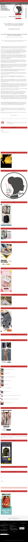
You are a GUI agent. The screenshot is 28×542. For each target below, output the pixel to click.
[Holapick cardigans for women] (6, 431)
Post (20, 527)
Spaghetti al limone (6, 384)
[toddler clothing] (6, 291)
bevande (4, 436)
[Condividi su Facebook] (10, 115)
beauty (1, 436)
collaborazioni (19, 436)
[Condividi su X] (12, 115)
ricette (6, 437)
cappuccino (11, 436)
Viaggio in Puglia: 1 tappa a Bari (7, 391)
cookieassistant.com (12, 525)
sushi (8, 437)
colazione (15, 436)
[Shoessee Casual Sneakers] (6, 265)
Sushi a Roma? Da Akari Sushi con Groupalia (9, 369)
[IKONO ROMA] (6, 167)
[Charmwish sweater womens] (4, 468)
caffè (9, 436)
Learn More (13, 3)
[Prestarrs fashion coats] (6, 331)
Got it (16, 3)
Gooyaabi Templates (20, 540)
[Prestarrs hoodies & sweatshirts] (6, 363)
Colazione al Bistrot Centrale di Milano (8, 402)
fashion (23, 436)
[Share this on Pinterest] (14, 115)
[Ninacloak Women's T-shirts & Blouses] (6, 514)
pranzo (3, 437)
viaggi (11, 437)
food (26, 436)
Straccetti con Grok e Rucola (7, 380)
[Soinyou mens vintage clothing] (6, 225)
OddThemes (10, 540)
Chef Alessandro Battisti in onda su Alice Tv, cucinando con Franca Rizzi (12, 395)
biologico (7, 436)
